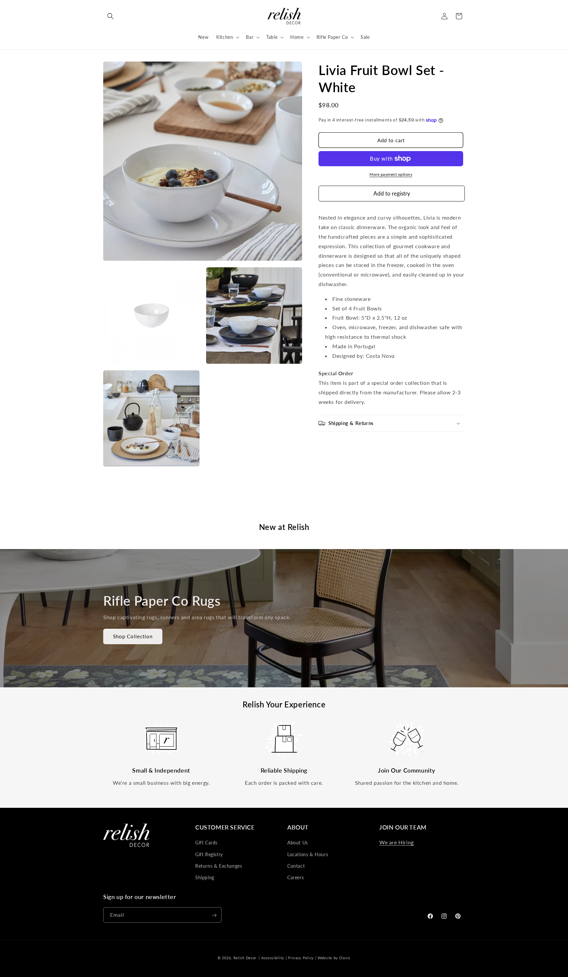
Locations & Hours (307, 854)
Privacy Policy (301, 958)
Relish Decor (244, 958)
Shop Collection (133, 637)
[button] (110, 16)
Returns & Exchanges (218, 866)
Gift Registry (209, 854)
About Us (297, 842)
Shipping (204, 877)
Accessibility (272, 958)
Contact (296, 866)
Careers (295, 877)
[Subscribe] (214, 915)
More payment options (390, 174)
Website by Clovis (334, 958)
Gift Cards (206, 842)
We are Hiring (396, 842)
